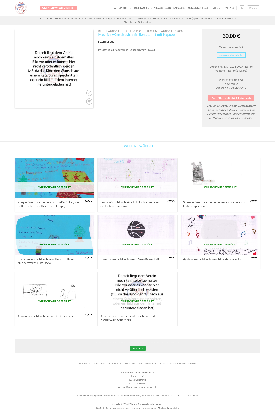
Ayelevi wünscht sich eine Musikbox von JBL (212, 259)
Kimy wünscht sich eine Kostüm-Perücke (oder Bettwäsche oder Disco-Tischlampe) (49, 204)
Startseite (125, 8)
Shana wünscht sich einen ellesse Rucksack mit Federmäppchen (214, 204)
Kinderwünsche (142, 8)
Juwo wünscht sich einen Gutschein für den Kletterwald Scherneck (129, 318)
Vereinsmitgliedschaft (145, 363)
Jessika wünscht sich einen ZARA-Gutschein (47, 316)
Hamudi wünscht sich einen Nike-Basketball (129, 259)
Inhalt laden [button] (137, 348)
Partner (229, 8)
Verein (216, 8)
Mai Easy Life (164, 407)
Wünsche (167, 30)
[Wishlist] (89, 101)
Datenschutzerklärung (105, 363)
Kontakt (125, 363)
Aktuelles (179, 8)
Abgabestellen (162, 8)
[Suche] (115, 8)
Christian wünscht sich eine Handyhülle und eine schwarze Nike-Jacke (47, 261)
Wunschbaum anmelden (183, 363)
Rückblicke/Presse (197, 8)
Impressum (84, 363)
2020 (180, 30)
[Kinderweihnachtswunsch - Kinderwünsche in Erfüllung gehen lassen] (25, 8)
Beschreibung (106, 42)
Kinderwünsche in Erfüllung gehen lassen (127, 30)
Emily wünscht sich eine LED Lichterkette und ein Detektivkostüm (130, 204)
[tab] (106, 42)
